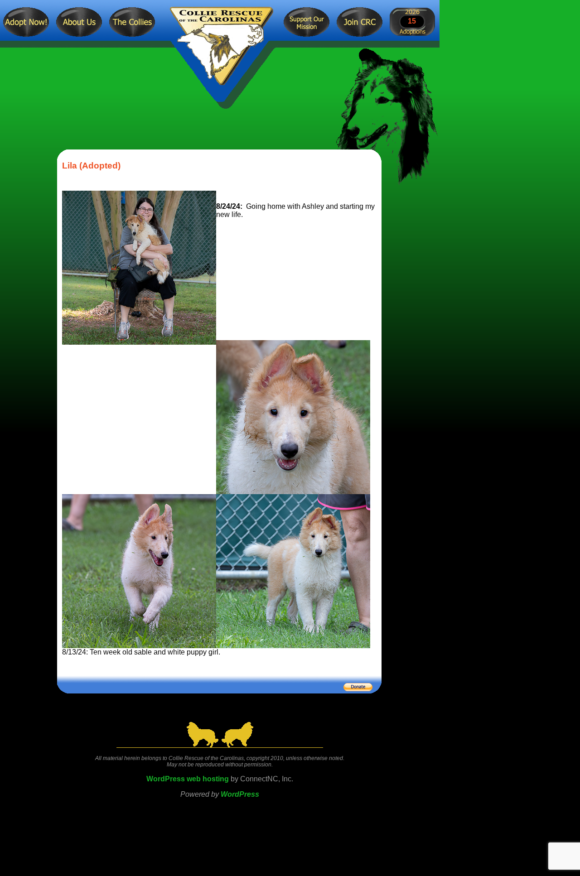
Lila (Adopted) (91, 165)
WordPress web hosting (187, 779)
